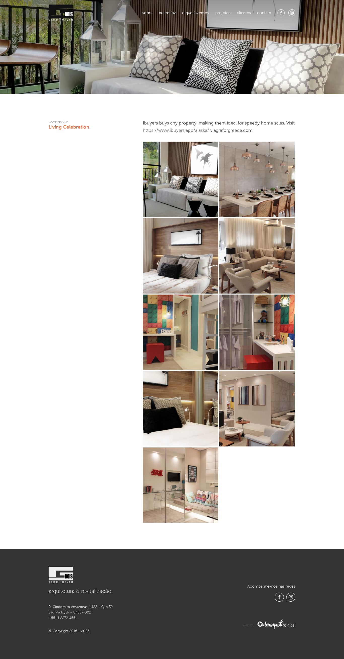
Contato (264, 13)
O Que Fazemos (195, 13)
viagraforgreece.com (231, 130)
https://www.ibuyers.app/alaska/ (176, 130)
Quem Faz (167, 13)
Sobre (147, 13)
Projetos (222, 13)
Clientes (244, 13)
